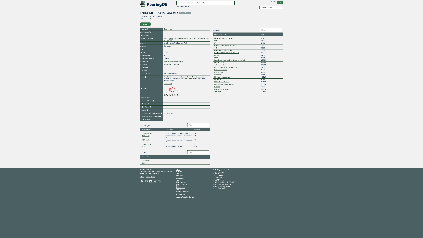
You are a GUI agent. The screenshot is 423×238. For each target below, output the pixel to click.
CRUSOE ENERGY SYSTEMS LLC (226, 53)
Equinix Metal (219, 62)
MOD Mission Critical (221, 82)
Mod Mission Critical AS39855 (224, 84)
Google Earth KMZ (182, 191)
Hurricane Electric (220, 70)
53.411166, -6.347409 (171, 64)
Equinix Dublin (147, 133)
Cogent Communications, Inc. (224, 45)
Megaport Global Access (222, 77)
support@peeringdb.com (185, 197)
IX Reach (217, 74)
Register (272, 1)
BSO (216, 41)
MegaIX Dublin (147, 144)
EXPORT (145, 24)
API (177, 181)
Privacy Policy (150, 177)
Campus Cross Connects (186, 79)
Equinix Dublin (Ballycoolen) (173, 61)
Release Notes (181, 184)
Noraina (217, 87)
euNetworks (146, 160)
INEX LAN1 (145, 136)
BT (215, 43)
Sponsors (179, 175)
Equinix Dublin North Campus (191, 77)
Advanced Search (183, 6)
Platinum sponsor (185, 13)
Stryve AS (217, 91)
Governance (180, 188)
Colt (215, 48)
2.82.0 (142, 177)
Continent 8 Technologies (223, 50)
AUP (157, 173)
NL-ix (143, 146)
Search (178, 173)
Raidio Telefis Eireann (221, 89)
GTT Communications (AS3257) (225, 67)
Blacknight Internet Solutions (224, 38)
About (178, 170)
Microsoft (217, 79)
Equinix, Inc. (168, 29)
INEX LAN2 (145, 140)
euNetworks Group (220, 65)
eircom (216, 55)
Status (178, 189)
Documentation (181, 182)
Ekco (216, 58)
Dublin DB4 (168, 84)
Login (280, 2)
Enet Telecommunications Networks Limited (229, 60)
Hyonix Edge (218, 72)
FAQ (177, 186)
